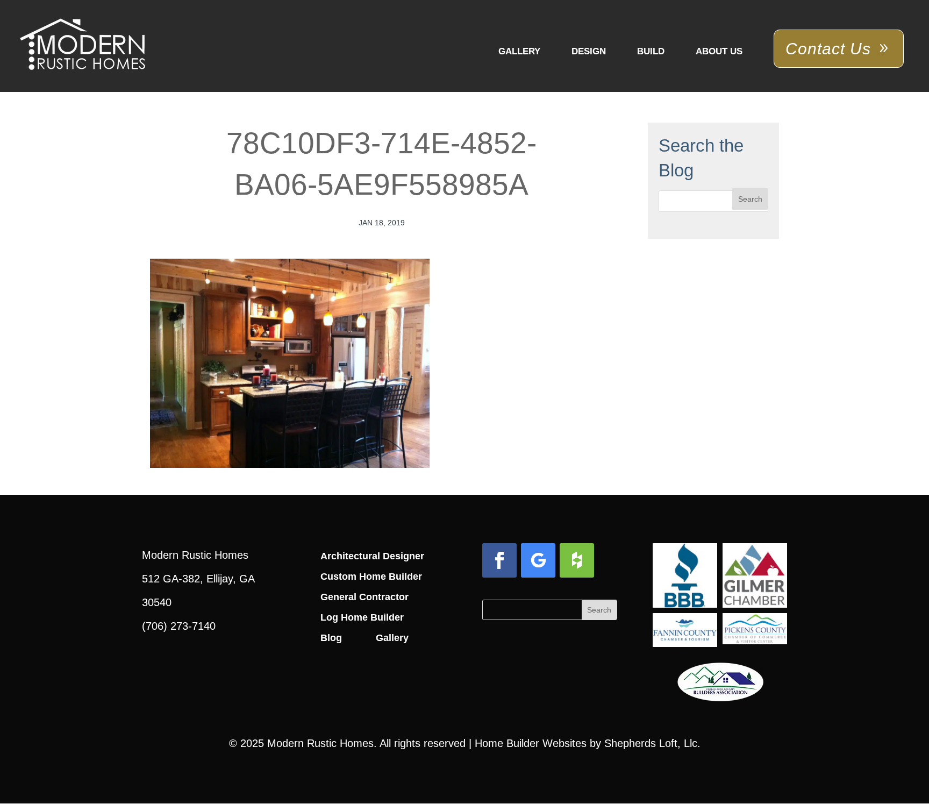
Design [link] (588, 51)
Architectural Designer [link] (372, 556)
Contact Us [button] (828, 49)
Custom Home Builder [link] (371, 576)
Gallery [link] (519, 51)
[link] (82, 45)
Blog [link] (331, 637)
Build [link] (650, 51)
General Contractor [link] (364, 597)
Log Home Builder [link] (362, 617)
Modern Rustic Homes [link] (320, 743)
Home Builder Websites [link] (531, 743)
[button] (750, 199)
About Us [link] (719, 51)
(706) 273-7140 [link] (179, 626)
